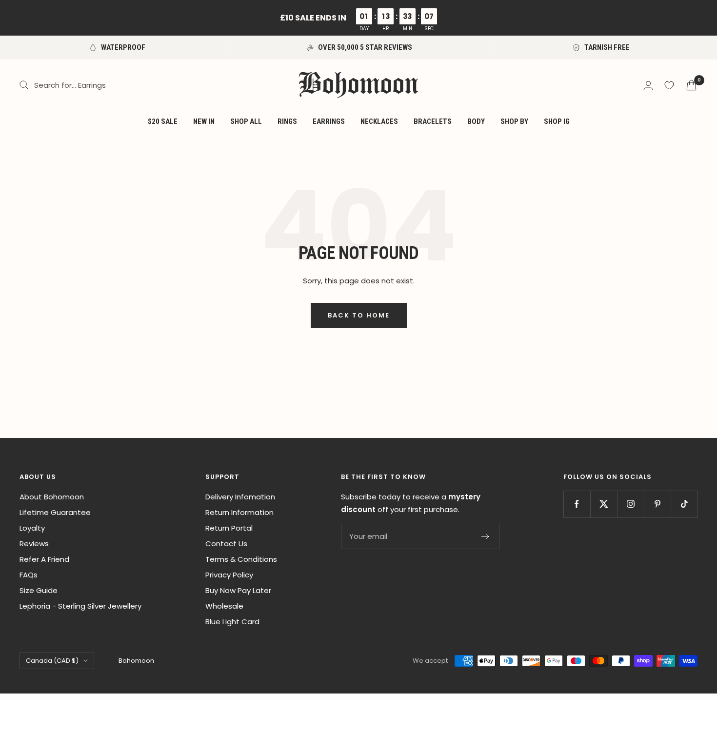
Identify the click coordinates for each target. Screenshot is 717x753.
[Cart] (691, 85)
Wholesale (224, 606)
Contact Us (226, 543)
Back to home (359, 315)
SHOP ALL (246, 121)
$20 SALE (163, 121)
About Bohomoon (52, 497)
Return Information (239, 512)
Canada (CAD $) (52, 660)
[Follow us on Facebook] (576, 504)
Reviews (34, 543)
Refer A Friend (44, 559)
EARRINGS (329, 121)
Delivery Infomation (240, 497)
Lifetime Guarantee (55, 512)
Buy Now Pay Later (238, 590)
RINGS (287, 121)
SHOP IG (557, 121)
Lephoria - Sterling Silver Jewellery (80, 606)
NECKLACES (379, 121)
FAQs (29, 575)
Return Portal (229, 528)
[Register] (485, 536)
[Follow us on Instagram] (630, 504)
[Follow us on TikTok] (684, 504)
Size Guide (39, 590)
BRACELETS (433, 121)
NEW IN (204, 121)
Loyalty (32, 528)
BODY (476, 121)
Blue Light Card (232, 621)
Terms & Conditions (241, 559)
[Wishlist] (669, 85)
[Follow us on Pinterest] (657, 504)
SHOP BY (514, 121)
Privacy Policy (229, 575)
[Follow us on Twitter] (603, 504)
